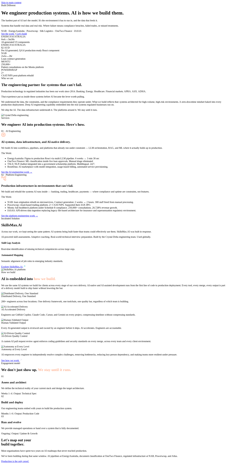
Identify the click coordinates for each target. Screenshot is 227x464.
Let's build (22, 33)
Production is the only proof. (15, 461)
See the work (8, 33)
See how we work (10, 360)
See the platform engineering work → (19, 215)
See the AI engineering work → (16, 172)
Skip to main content (11, 2)
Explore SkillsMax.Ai (12, 266)
